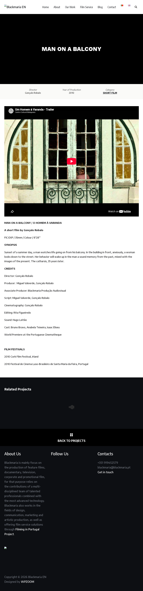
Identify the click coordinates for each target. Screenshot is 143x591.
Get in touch (105, 472)
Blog (100, 7)
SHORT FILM (110, 92)
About (57, 7)
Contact (112, 7)
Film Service (86, 7)
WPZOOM (27, 581)
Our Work (70, 7)
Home (45, 7)
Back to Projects (71, 441)
